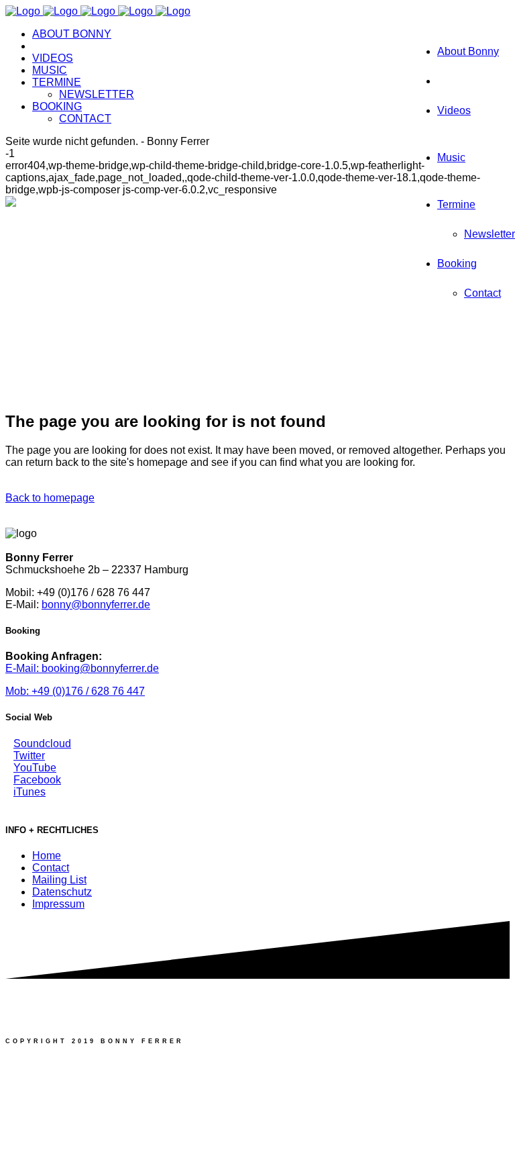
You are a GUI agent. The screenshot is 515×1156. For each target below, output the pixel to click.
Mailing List (59, 879)
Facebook (37, 779)
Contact (50, 867)
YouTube (34, 767)
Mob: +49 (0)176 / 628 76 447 (75, 691)
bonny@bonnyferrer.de (96, 604)
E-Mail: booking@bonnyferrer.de (82, 668)
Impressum (58, 904)
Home (46, 855)
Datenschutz (62, 892)
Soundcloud (42, 743)
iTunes (29, 792)
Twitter (29, 755)
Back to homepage (50, 497)
